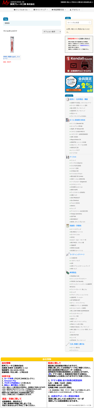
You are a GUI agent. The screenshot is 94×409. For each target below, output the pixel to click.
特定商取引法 (59, 10)
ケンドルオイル (22, 10)
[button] (89, 22)
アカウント (76, 10)
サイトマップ (41, 10)
